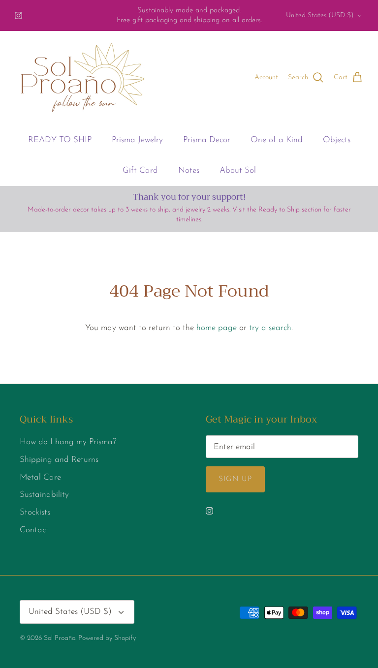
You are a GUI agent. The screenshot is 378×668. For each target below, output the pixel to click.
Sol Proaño (59, 638)
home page (216, 328)
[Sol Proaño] (82, 78)
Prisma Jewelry (137, 140)
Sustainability (44, 494)
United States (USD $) (320, 15)
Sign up (235, 479)
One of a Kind (277, 140)
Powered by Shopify (107, 638)
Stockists (35, 512)
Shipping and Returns (59, 459)
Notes (188, 170)
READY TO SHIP (60, 140)
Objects (336, 140)
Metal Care (40, 477)
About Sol (238, 170)
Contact (34, 530)
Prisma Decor (206, 140)
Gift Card (140, 170)
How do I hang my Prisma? (68, 442)
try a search (270, 328)
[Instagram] (18, 15)
